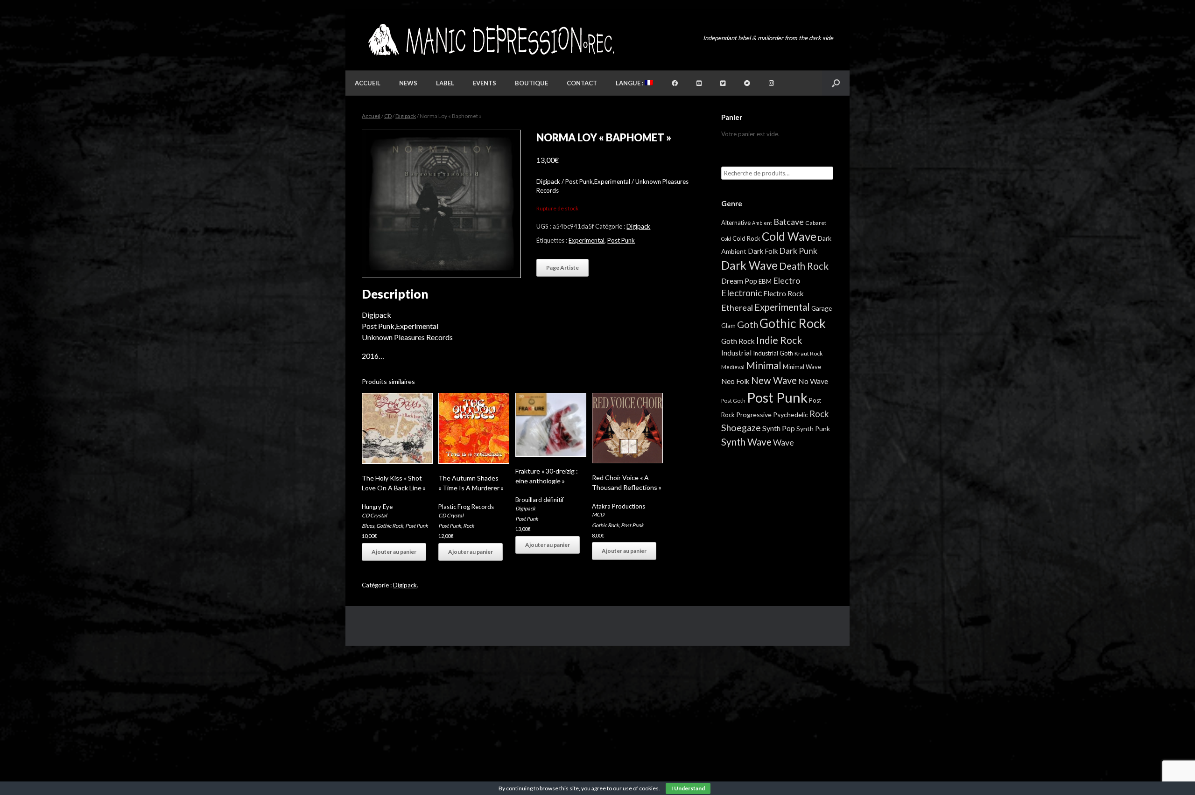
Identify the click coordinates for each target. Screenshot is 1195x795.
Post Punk (621, 240)
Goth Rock (738, 340)
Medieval (733, 367)
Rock (468, 526)
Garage (821, 308)
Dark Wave (749, 265)
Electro (786, 280)
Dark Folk (763, 251)
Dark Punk (798, 251)
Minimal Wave (802, 366)
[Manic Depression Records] (490, 40)
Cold (726, 239)
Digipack (405, 115)
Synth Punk (813, 428)
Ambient (762, 223)
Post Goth (733, 401)
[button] (836, 83)
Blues (368, 526)
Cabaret (815, 222)
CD (388, 115)
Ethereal (737, 307)
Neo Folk (735, 381)
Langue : (630, 83)
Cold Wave (789, 236)
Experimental (587, 240)
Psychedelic (790, 414)
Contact (582, 83)
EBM (765, 281)
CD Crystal (374, 515)
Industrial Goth (773, 353)
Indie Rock (779, 340)
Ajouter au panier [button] (394, 551)
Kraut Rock (808, 353)
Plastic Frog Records (466, 506)
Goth (747, 324)
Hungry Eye (377, 506)
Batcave (788, 221)
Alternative (736, 222)
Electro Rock (783, 293)
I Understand (688, 788)
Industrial (736, 353)
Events (484, 83)
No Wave (813, 381)
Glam (728, 325)
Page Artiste (562, 267)
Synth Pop (778, 428)
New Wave (774, 380)
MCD (598, 514)
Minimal (763, 365)
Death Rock (804, 266)
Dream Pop (739, 281)
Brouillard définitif (539, 499)
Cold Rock (746, 238)
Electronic (741, 292)
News (408, 83)
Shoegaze (741, 427)
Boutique (531, 83)
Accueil (367, 83)
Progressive (754, 414)
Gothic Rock (389, 526)
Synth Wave (746, 441)
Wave (783, 442)
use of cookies (641, 788)
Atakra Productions (618, 506)
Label (445, 83)
